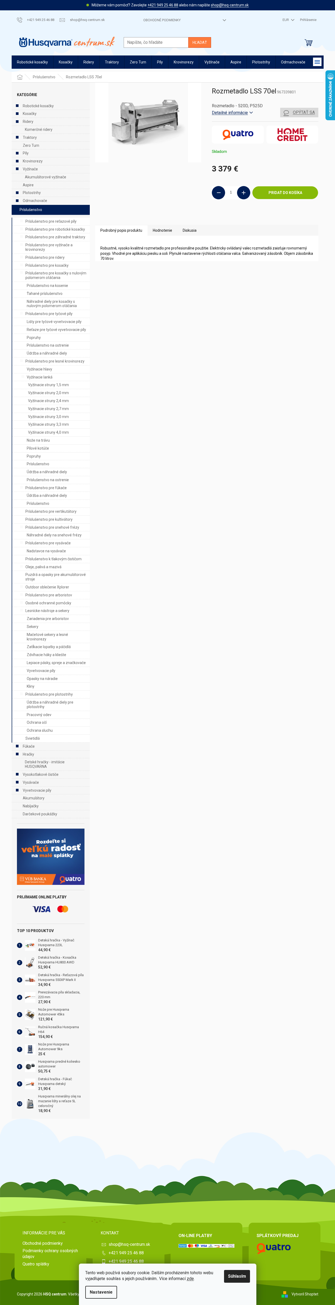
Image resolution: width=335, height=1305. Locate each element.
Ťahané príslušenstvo (44, 293)
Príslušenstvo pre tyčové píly (49, 314)
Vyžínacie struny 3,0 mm (48, 417)
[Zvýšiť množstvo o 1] (243, 192)
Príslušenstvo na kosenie (47, 285)
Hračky (28, 754)
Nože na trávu (38, 440)
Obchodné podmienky (162, 20)
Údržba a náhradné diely (47, 353)
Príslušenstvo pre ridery (45, 257)
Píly (26, 153)
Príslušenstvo (31, 210)
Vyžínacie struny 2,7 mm (48, 409)
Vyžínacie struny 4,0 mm (48, 432)
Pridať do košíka (285, 193)
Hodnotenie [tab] (162, 230)
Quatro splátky (36, 1264)
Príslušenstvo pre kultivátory (49, 519)
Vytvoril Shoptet (305, 1294)
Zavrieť (248, 217)
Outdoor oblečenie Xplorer (47, 587)
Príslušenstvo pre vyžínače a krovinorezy (49, 247)
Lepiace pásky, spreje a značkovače (56, 663)
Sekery (32, 626)
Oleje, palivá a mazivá (43, 567)
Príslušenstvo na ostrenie (48, 345)
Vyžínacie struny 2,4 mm (48, 401)
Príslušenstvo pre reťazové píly (51, 221)
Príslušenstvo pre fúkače (46, 488)
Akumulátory (33, 798)
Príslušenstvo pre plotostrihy (49, 694)
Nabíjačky (31, 806)
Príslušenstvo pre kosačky (47, 265)
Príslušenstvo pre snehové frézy (52, 527)
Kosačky (30, 113)
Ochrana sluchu (40, 730)
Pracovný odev (39, 715)
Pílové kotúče (38, 448)
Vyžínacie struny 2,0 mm (48, 393)
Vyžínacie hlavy (39, 369)
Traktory (30, 137)
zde (190, 1278)
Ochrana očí (37, 722)
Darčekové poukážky (40, 814)
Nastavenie (101, 1292)
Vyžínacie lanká (39, 377)
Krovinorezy (33, 161)
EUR (286, 20)
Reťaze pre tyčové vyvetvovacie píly (56, 330)
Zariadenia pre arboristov (48, 619)
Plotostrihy (32, 193)
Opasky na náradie (42, 679)
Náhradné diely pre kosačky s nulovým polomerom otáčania (52, 303)
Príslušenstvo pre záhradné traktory (55, 237)
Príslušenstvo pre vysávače (48, 543)
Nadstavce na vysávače (46, 551)
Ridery (28, 121)
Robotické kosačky (38, 106)
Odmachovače (35, 201)
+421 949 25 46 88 (163, 5)
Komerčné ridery (38, 129)
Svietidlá (32, 738)
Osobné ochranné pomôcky (48, 603)
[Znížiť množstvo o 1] (218, 192)
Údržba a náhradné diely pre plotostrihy (50, 704)
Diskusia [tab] (189, 230)
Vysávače (31, 782)
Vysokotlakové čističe (41, 774)
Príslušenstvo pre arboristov (48, 595)
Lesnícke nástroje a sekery (47, 611)
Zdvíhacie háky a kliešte (46, 655)
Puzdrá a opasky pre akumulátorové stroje (55, 576)
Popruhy (34, 337)
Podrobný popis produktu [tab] (121, 230)
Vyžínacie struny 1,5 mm (48, 385)
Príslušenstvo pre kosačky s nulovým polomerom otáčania (55, 275)
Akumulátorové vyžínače (45, 177)
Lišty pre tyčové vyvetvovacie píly (54, 322)
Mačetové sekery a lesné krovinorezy (47, 636)
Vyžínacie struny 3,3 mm (48, 424)
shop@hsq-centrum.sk (230, 5)
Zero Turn (31, 145)
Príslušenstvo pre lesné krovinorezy (54, 361)
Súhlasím (237, 1276)
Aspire (28, 185)
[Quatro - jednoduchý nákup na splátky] (50, 857)
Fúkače (29, 746)
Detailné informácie (230, 112)
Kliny (30, 686)
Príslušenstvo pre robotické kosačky (55, 229)
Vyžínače (30, 169)
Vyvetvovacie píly (41, 671)
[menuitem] (32, 62)
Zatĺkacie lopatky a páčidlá (49, 647)
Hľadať (200, 42)
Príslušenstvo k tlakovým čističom (53, 559)
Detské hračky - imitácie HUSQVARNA (45, 764)
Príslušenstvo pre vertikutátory (51, 511)
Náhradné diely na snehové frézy (54, 535)
